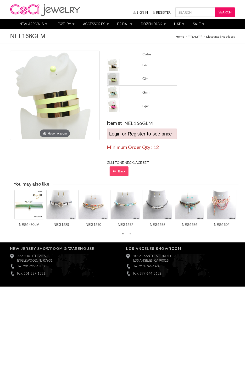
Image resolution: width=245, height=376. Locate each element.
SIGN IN (142, 12)
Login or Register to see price (140, 133)
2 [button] (130, 233)
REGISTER (163, 12)
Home (180, 36)
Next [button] (242, 211)
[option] (29, 210)
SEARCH (225, 12)
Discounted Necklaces (220, 36)
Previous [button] (10, 211)
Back (121, 171)
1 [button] (123, 233)
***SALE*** (195, 36)
